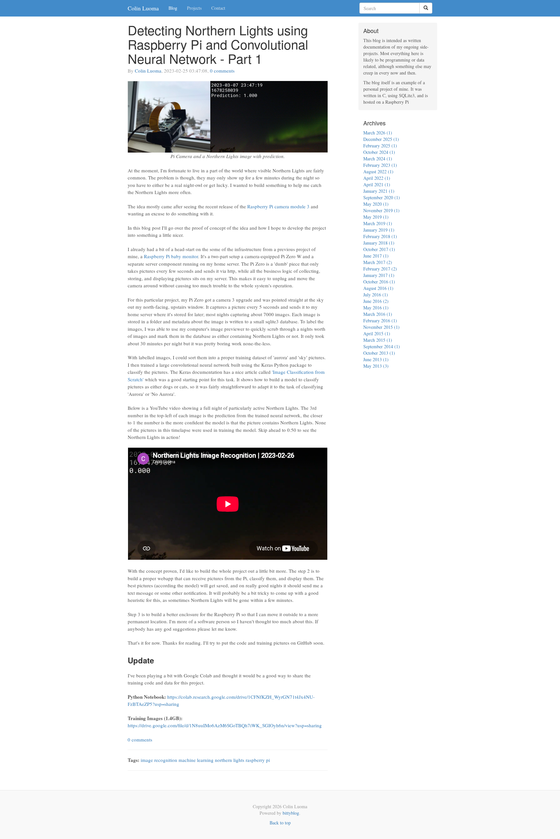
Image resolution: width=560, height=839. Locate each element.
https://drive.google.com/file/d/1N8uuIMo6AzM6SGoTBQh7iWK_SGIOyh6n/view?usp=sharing (225, 725)
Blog (173, 8)
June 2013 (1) (376, 359)
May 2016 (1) (376, 308)
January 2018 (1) (378, 243)
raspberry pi (258, 760)
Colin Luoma (143, 8)
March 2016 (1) (377, 314)
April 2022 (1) (376, 178)
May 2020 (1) (376, 204)
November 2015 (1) (381, 327)
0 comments (222, 70)
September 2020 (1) (381, 197)
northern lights (229, 760)
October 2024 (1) (379, 152)
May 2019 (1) (376, 217)
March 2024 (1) (377, 158)
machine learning (196, 760)
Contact (218, 8)
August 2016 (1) (378, 288)
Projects (194, 8)
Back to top (280, 823)
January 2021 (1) (378, 191)
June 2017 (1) (376, 256)
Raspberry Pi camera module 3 (278, 206)
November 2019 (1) (381, 210)
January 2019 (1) (378, 230)
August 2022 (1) (378, 171)
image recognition (159, 760)
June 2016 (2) (376, 301)
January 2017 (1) (378, 275)
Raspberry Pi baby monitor (171, 256)
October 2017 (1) (379, 249)
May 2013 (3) (376, 366)
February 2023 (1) (380, 165)
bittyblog (291, 813)
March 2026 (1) (377, 133)
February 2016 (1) (380, 320)
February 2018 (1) (380, 236)
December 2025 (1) (381, 139)
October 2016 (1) (379, 282)
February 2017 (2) (380, 269)
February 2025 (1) (380, 146)
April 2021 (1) (376, 184)
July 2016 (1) (375, 295)
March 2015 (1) (377, 340)
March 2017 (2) (377, 262)
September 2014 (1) (381, 346)
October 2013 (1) (379, 353)
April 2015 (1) (376, 333)
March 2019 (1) (377, 223)
